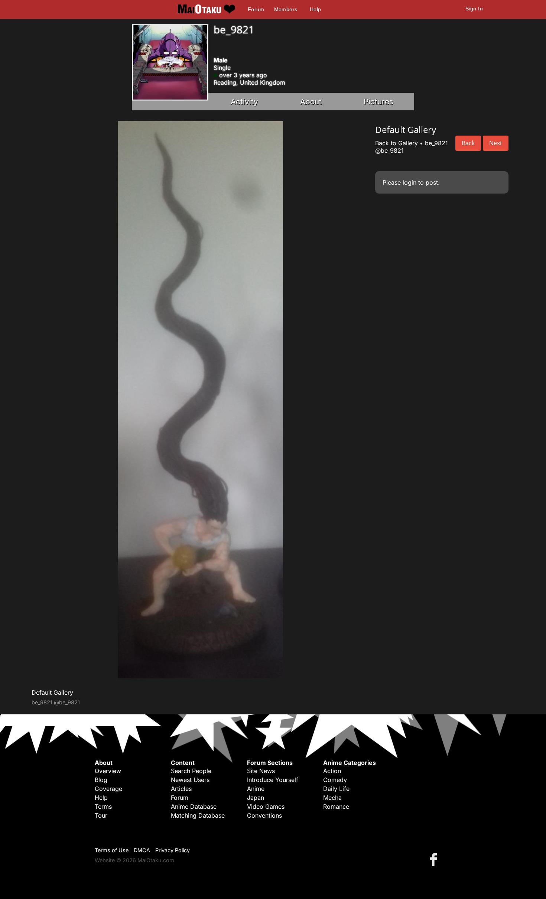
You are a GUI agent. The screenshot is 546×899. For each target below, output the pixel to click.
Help (315, 9)
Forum (256, 9)
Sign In (474, 9)
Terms (103, 806)
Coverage (108, 788)
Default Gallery (52, 692)
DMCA (142, 850)
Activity (244, 101)
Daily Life (336, 788)
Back (468, 143)
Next (495, 143)
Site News (261, 771)
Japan (255, 797)
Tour (101, 815)
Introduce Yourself (272, 779)
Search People (191, 771)
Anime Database (194, 806)
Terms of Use (112, 850)
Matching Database (198, 815)
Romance (336, 806)
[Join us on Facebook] (435, 859)
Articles (181, 788)
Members (286, 9)
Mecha (332, 797)
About (311, 101)
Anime (255, 788)
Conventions (264, 815)
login (409, 182)
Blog (101, 779)
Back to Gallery (396, 143)
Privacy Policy (172, 850)
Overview (108, 771)
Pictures (378, 101)
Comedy (335, 779)
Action (332, 771)
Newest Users (190, 779)
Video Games (266, 806)
